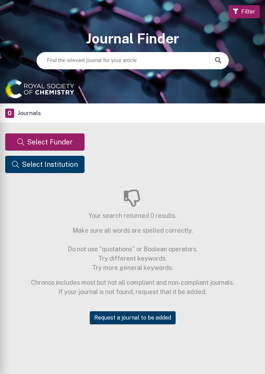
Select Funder (49, 142)
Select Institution (50, 164)
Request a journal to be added (132, 317)
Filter (248, 11)
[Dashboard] (132, 88)
